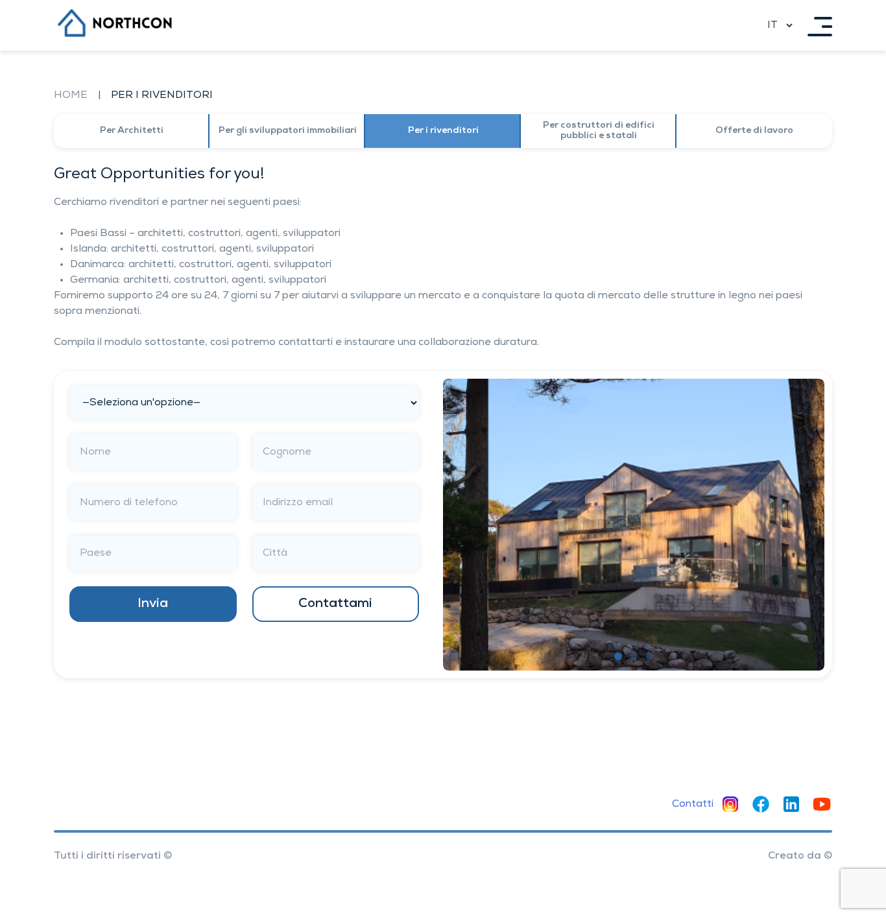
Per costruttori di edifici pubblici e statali (598, 131)
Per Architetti (131, 131)
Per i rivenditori (443, 131)
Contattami (335, 603)
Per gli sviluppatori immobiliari (288, 131)
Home (71, 95)
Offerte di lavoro (754, 131)
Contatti (692, 804)
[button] (618, 656)
